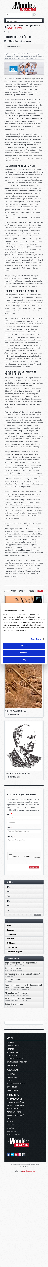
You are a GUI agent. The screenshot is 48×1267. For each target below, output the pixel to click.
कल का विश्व (10, 1128)
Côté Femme (11, 943)
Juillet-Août (34, 26)
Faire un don (12, 1055)
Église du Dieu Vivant (28, 1171)
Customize (23, 653)
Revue (9, 925)
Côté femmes (12, 1087)
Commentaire (11, 934)
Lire (15, 26)
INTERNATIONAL (13, 1095)
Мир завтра (11, 1131)
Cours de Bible (12, 947)
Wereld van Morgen (15, 1109)
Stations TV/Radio (14, 1046)
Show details (36, 639)
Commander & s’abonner (17, 1062)
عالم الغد (9, 1118)
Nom (9, 814)
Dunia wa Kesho (13, 1135)
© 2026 (13, 1164)
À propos (10, 1049)
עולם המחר (10, 1125)
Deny (24, 660)
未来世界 (10, 1122)
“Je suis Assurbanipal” (16, 710)
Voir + (40, 590)
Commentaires (12, 1077)
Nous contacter (13, 1052)
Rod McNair (27, 41)
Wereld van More (14, 1112)
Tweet (6, 32)
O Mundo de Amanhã (15, 1115)
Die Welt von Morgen (15, 1105)
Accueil (8, 26)
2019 (26, 26)
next (37, 914)
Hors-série (10, 938)
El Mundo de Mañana (15, 1102)
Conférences (12, 1065)
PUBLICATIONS (12, 1070)
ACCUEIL (10, 1038)
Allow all (24, 646)
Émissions (10, 1043)
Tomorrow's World (14, 1099)
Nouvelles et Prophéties (15, 952)
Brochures (10, 930)
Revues (21, 26)
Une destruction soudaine (18, 773)
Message (11, 836)
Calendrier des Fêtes (15, 1059)
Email (9, 828)
